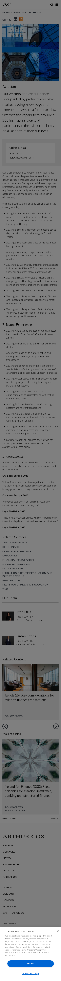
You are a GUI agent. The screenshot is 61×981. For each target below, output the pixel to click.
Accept (30, 963)
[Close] (58, 931)
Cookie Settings (30, 973)
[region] (30, 954)
